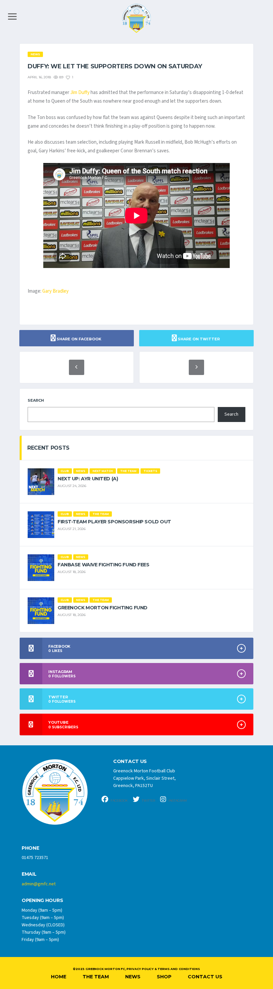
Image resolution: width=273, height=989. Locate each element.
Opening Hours (42, 900)
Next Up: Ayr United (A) (88, 479)
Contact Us (205, 977)
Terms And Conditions (178, 969)
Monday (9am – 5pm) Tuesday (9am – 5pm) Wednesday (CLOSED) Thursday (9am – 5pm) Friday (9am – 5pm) (44, 925)
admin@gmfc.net (39, 884)
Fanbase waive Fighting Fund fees (103, 565)
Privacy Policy (140, 969)
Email (29, 874)
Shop (164, 977)
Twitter (148, 800)
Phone (30, 848)
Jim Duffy (80, 92)
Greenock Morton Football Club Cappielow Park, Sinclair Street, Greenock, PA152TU (144, 778)
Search (36, 400)
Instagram (177, 800)
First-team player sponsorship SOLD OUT (114, 522)
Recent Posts (48, 448)
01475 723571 (35, 857)
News (132, 977)
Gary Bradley (55, 291)
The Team (96, 977)
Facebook (119, 800)
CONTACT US (130, 761)
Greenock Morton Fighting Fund (102, 608)
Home (58, 977)
